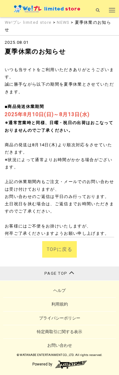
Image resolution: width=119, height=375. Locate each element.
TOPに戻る (59, 249)
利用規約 (59, 304)
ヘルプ (59, 290)
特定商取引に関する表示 (59, 331)
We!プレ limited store (29, 22)
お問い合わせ (59, 345)
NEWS (63, 22)
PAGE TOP (56, 273)
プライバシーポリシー (59, 318)
